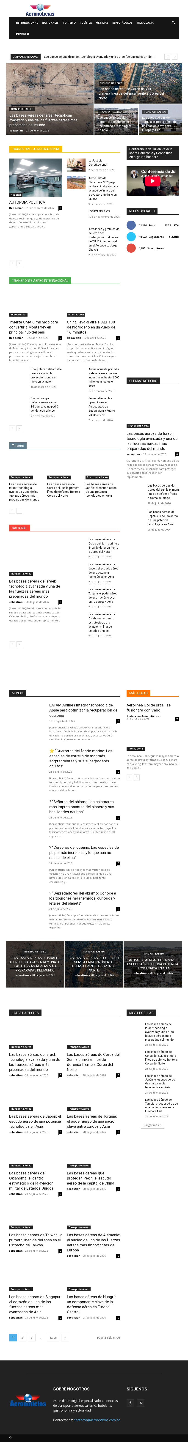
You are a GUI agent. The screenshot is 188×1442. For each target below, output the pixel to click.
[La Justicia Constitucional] (76, 165)
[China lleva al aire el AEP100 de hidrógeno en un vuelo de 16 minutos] (93, 303)
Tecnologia (145, 22)
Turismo (69, 22)
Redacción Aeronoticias (143, 716)
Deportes (23, 33)
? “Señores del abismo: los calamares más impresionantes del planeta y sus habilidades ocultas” (81, 806)
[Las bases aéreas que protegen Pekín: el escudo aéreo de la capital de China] (93, 1154)
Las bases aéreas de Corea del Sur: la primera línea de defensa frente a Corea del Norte (63, 490)
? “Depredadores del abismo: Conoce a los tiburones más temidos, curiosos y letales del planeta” (82, 898)
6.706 (53, 1338)
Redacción (16, 208)
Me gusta (172, 225)
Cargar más (151, 1125)
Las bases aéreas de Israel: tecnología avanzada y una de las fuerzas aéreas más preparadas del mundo (24, 491)
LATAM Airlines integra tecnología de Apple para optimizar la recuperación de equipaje (83, 710)
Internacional (27, 22)
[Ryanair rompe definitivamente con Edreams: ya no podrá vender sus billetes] (18, 402)
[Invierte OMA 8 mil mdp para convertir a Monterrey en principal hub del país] (35, 303)
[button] (173, 23)
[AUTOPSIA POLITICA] (35, 178)
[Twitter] (140, 1403)
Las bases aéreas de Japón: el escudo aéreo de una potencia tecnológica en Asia (101, 490)
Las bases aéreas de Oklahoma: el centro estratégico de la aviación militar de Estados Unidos (101, 622)
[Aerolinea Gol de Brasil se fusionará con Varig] (153, 738)
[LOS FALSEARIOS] (76, 215)
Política (86, 22)
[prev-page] (12, 263)
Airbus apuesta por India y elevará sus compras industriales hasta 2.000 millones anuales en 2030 (103, 377)
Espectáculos (122, 22)
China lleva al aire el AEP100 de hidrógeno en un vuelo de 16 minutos (91, 327)
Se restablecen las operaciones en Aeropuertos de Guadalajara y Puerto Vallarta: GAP (101, 406)
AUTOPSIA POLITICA (27, 202)
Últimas (102, 22)
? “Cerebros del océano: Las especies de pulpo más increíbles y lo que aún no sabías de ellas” (84, 852)
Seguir (174, 236)
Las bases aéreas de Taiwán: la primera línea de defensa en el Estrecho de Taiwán (35, 1240)
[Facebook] (130, 1403)
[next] (174, 57)
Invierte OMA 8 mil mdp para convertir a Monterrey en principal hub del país (33, 327)
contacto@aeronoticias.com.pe (97, 1420)
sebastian (16, 602)
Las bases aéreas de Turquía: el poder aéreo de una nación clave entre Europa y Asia (92, 1121)
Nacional (16, 194)
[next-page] (19, 263)
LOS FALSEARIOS (99, 211)
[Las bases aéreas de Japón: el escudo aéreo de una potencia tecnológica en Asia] (116, 119)
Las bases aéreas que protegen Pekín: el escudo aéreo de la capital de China (90, 1178)
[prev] (167, 57)
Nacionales (50, 22)
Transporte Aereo (22, 109)
